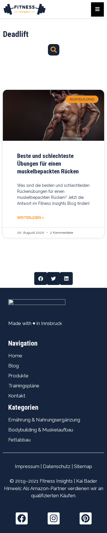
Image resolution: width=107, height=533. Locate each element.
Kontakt (16, 396)
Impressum (27, 466)
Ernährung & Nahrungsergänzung (44, 420)
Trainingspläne (23, 386)
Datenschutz (56, 466)
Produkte (18, 376)
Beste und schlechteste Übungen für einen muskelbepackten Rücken (48, 163)
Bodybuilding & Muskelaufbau (40, 430)
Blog (13, 365)
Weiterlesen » (30, 218)
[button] (53, 50)
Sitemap (83, 466)
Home (15, 355)
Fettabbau (19, 440)
